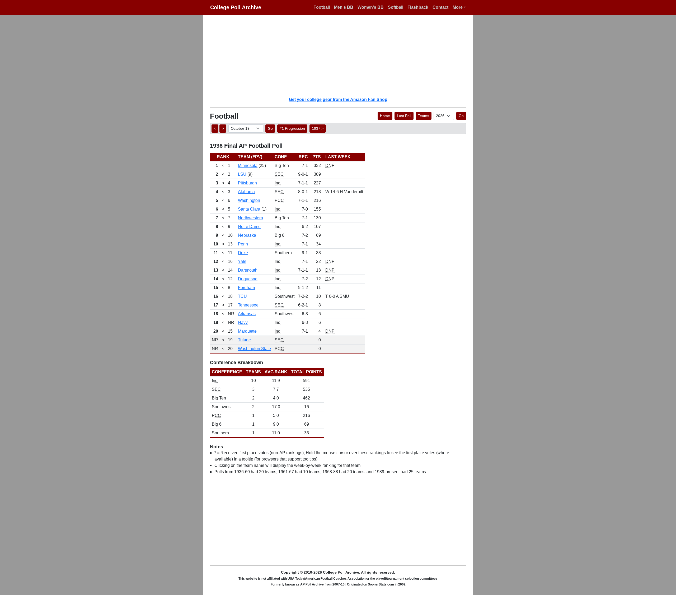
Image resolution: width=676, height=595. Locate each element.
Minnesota (247, 165)
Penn (243, 244)
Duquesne (247, 279)
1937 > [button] (317, 128)
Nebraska (247, 235)
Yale (242, 261)
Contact (440, 7)
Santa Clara (249, 209)
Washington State (254, 348)
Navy (243, 322)
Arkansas (247, 314)
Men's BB (343, 7)
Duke (243, 252)
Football (321, 7)
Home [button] (385, 116)
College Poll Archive (235, 7)
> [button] (223, 128)
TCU (242, 296)
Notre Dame (249, 226)
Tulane (244, 340)
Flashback (417, 7)
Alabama (246, 191)
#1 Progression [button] (292, 128)
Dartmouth (247, 270)
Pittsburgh (247, 183)
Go (461, 116)
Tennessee (248, 305)
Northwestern (250, 218)
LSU (242, 174)
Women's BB (371, 7)
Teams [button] (423, 116)
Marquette (247, 331)
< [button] (215, 128)
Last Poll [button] (404, 116)
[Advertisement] (341, 55)
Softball (395, 7)
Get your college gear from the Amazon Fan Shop (338, 99)
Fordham (246, 287)
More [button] (458, 7)
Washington (249, 200)
